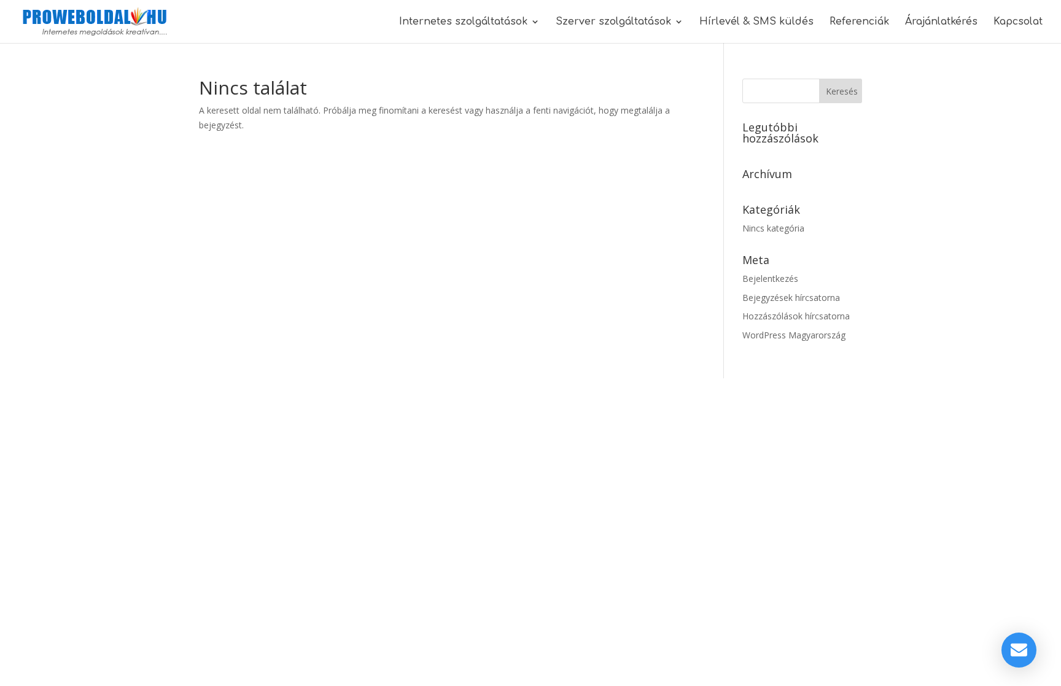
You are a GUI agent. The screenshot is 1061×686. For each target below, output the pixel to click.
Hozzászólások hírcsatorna (796, 316)
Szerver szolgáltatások (613, 22)
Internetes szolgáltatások (463, 22)
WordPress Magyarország (793, 335)
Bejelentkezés (770, 278)
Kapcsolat (1018, 22)
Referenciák (859, 22)
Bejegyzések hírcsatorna (791, 297)
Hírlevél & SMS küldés (756, 22)
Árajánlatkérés (941, 22)
